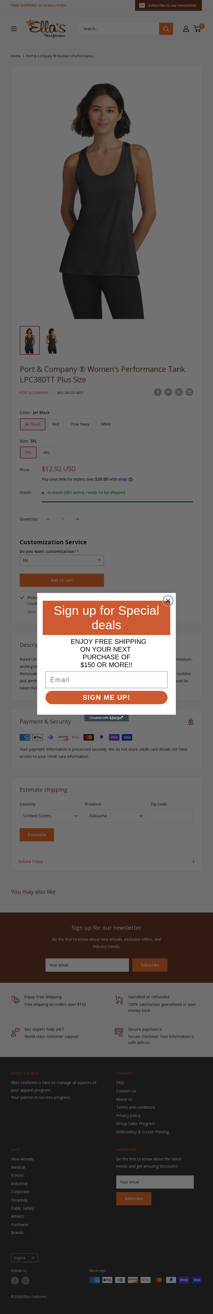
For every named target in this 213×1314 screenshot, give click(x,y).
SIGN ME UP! (106, 697)
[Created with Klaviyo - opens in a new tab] (106, 718)
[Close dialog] (168, 601)
